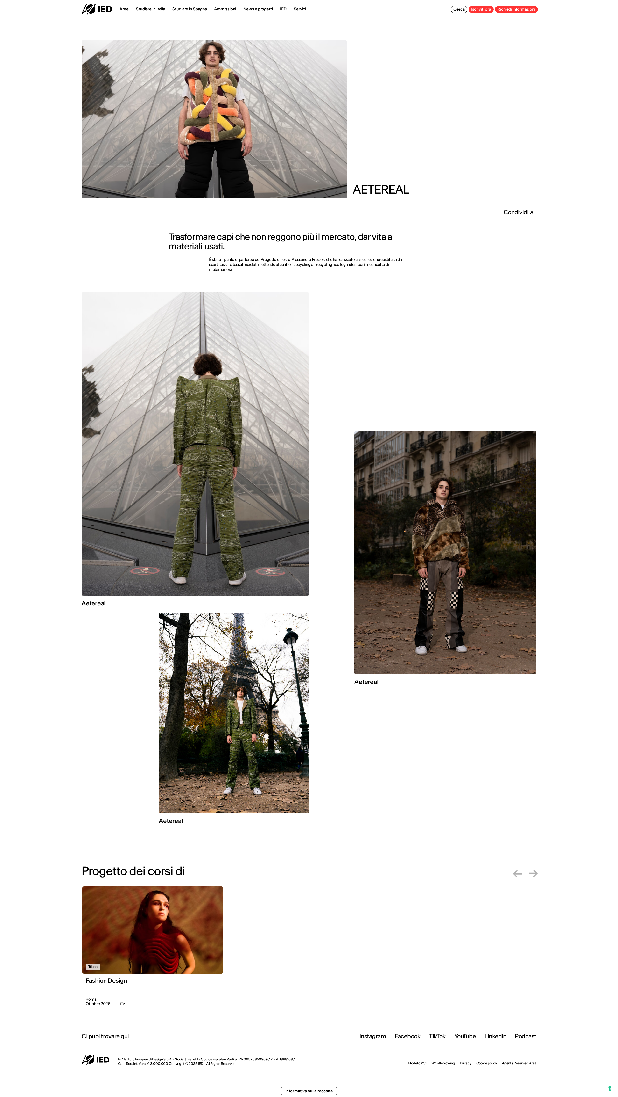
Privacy (465, 1063)
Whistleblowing (443, 1063)
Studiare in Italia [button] (150, 9)
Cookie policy (486, 1063)
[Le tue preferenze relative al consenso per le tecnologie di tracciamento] (609, 1088)
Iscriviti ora (481, 9)
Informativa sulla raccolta (309, 1091)
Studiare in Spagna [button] (189, 9)
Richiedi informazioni (516, 9)
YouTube (465, 1036)
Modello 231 (417, 1063)
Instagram (372, 1036)
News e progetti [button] (258, 9)
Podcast (525, 1036)
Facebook (407, 1036)
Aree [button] (124, 9)
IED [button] (283, 9)
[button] (517, 873)
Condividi (517, 212)
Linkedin (495, 1036)
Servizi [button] (300, 9)
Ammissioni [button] (225, 9)
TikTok (437, 1036)
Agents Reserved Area (519, 1063)
